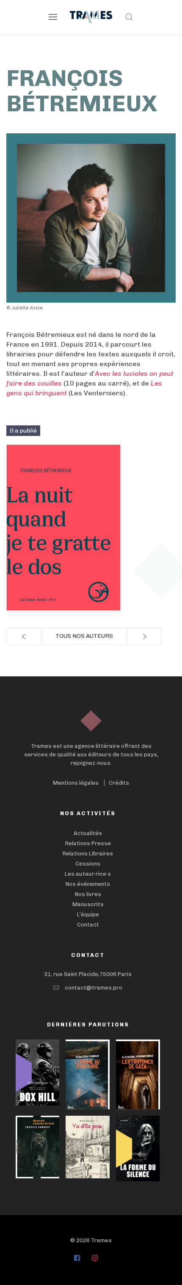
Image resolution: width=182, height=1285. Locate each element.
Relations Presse (88, 843)
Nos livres (88, 894)
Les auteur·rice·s (88, 874)
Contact (88, 924)
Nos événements (88, 884)
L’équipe (88, 914)
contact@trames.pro (93, 987)
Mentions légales (76, 783)
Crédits (119, 783)
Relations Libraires (88, 853)
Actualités (88, 833)
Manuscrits (88, 904)
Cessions (87, 863)
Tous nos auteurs (84, 636)
